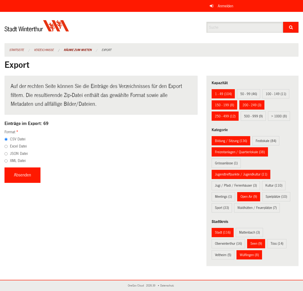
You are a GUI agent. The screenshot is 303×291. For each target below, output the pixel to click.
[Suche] (291, 27)
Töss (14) (277, 243)
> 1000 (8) (279, 116)
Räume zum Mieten (78, 50)
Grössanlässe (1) (226, 163)
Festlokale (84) (266, 141)
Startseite (16, 50)
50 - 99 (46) (248, 94)
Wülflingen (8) (249, 255)
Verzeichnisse (44, 50)
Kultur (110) (273, 185)
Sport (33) (222, 208)
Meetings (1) (223, 197)
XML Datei (18, 161)
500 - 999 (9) (253, 116)
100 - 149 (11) (276, 94)
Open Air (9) (249, 197)
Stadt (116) (223, 232)
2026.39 (151, 285)
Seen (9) (256, 243)
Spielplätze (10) (276, 197)
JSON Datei (19, 154)
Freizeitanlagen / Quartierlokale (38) (240, 152)
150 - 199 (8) (224, 105)
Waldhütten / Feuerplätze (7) (257, 208)
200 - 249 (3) (252, 105)
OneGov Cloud (136, 285)
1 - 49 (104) (223, 94)
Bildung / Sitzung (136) (231, 141)
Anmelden (225, 6)
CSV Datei (17, 139)
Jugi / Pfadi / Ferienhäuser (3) (236, 185)
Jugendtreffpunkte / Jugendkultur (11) (241, 174)
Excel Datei (18, 146)
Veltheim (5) (223, 255)
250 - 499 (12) (225, 116)
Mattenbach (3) (249, 232)
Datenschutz (167, 285)
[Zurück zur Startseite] (36, 30)
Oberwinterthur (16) (228, 243)
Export (106, 50)
